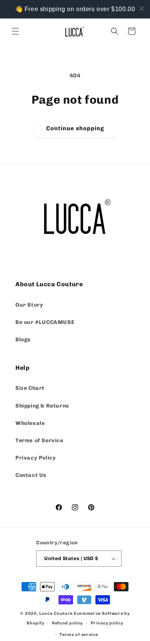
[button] (15, 31)
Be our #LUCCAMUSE (44, 322)
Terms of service (79, 634)
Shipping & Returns (42, 406)
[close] (141, 8)
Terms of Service (39, 440)
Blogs (23, 339)
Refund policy (67, 623)
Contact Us (31, 475)
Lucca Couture (56, 613)
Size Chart (30, 388)
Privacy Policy (35, 458)
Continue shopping (75, 128)
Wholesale (30, 423)
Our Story (29, 305)
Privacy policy (107, 623)
